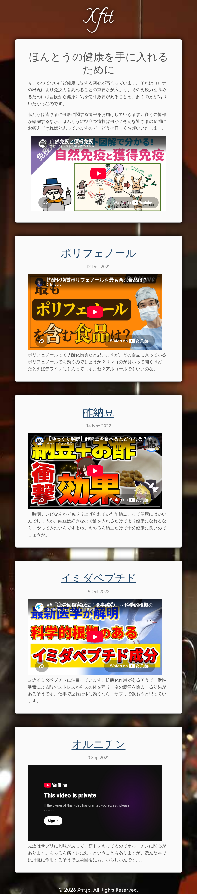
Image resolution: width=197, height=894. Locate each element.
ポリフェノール (98, 255)
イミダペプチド (98, 580)
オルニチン (99, 746)
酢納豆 (98, 414)
